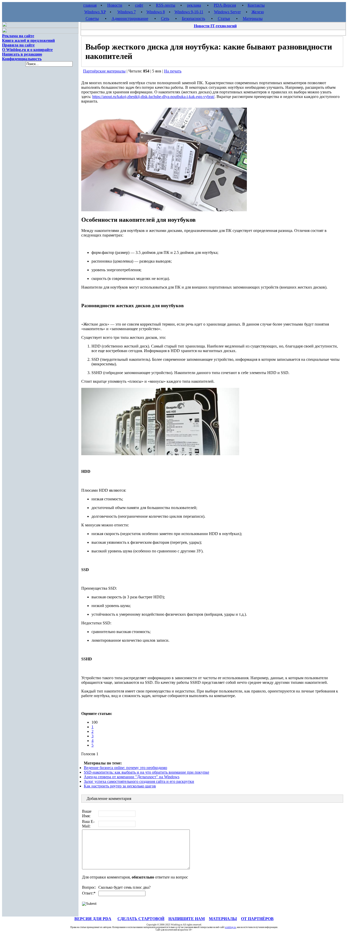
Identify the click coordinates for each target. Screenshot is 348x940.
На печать (172, 71)
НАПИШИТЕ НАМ (186, 919)
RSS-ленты (165, 5)
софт (139, 5)
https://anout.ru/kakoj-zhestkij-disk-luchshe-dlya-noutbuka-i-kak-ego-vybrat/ (153, 96)
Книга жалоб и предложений (28, 40)
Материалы (253, 18)
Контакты (256, 5)
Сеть (165, 18)
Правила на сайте (18, 45)
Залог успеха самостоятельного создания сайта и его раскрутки (139, 781)
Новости (114, 5)
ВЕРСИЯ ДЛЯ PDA (92, 919)
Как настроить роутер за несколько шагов (120, 786)
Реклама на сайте (18, 36)
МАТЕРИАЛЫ (223, 919)
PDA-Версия (225, 5)
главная (90, 5)
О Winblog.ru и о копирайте (27, 49)
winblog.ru (230, 927)
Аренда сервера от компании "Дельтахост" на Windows (131, 777)
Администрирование (130, 18)
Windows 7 (126, 12)
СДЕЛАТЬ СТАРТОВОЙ (140, 919)
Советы (92, 18)
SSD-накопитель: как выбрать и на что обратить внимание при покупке (146, 772)
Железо (257, 12)
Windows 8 (155, 12)
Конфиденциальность (22, 59)
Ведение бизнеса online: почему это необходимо (125, 767)
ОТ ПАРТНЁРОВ (257, 919)
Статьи (224, 18)
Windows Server (227, 12)
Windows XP (95, 12)
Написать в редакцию (22, 54)
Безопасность (193, 18)
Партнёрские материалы (104, 71)
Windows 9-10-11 (189, 12)
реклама (194, 5)
